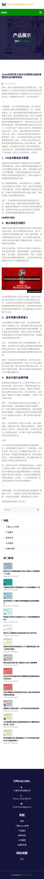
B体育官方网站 (26, 875)
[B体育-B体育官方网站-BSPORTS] (22, 4)
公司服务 (9, 543)
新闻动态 (9, 538)
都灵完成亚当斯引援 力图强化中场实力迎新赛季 (20, 663)
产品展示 (9, 532)
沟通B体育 (10, 548)
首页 (17, 41)
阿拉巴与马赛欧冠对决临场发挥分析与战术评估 (20, 633)
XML (22, 859)
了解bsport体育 (12, 527)
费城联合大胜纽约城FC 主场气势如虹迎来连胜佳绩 (21, 708)
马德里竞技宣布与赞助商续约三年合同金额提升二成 (21, 587)
